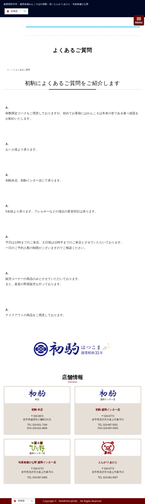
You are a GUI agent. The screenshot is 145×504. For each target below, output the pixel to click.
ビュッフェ (108, 31)
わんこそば (53, 31)
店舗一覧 (34, 31)
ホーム (10, 70)
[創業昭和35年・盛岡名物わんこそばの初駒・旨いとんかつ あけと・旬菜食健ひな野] (13, 26)
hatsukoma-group (68, 501)
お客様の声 (129, 31)
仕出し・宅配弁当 (81, 31)
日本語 (14, 11)
